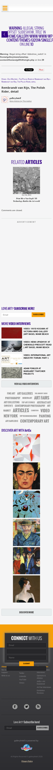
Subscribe (38, 314)
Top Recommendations (28, 416)
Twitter (21, 673)
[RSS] (38, 706)
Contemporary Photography (30, 406)
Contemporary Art (34, 421)
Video (45, 411)
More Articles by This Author (21, 101)
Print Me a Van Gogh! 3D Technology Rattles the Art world (26, 199)
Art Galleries (25, 393)
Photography (12, 398)
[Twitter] (26, 706)
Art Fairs (41, 398)
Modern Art (27, 398)
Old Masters (12, 79)
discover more (26, 612)
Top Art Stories (28, 402)
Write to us (5, 676)
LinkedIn (22, 676)
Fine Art (11, 393)
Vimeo (21, 683)
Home (3, 79)
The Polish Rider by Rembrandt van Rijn (34, 79)
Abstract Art (44, 402)
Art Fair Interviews (44, 687)
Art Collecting (12, 402)
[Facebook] (15, 706)
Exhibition (34, 410)
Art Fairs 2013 (11, 421)
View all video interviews (26, 384)
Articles (21, 410)
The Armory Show (41, 393)
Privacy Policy (27, 761)
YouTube (22, 680)
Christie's (8, 405)
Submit (26, 664)
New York (11, 416)
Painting (45, 416)
